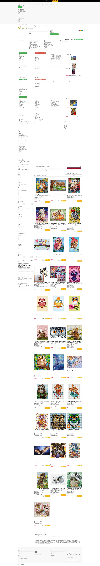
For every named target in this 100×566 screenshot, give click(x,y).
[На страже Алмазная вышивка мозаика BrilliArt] (42, 215)
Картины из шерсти (21, 142)
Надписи (20, 108)
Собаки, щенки (37, 68)
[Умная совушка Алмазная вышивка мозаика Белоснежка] (42, 185)
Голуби (68, 170)
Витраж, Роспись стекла (22, 153)
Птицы (36, 55)
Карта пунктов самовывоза (22, 24)
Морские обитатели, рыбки (23, 89)
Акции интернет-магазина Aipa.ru (23, 161)
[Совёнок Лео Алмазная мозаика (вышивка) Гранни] (58, 303)
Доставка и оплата (21, 18)
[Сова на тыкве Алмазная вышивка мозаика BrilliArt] (58, 215)
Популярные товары (54, 553)
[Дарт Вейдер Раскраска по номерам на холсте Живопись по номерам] (73, 72)
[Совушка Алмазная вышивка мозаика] (74, 450)
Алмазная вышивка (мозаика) (33, 41)
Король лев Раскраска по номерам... (72, 60)
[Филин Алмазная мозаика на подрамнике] (42, 274)
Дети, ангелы (21, 88)
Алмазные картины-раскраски (55, 58)
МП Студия (36, 107)
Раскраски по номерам (32, 40)
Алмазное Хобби (21, 229)
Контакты (19, 21)
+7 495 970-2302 (72, 554)
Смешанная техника (54, 104)
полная (19, 187)
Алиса (36, 99)
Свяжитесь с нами (54, 555)
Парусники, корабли (22, 107)
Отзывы (19, 19)
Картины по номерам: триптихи (55, 59)
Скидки (52, 550)
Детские (20, 84)
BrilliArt (19, 225)
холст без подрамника (22, 193)
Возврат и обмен (21, 159)
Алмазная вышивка (22, 552)
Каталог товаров (21, 134)
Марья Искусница (37, 105)
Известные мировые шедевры (23, 114)
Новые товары (53, 552)
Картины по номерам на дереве (55, 57)
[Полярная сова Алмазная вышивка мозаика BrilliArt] (74, 362)
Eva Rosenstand (37, 113)
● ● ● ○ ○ (20, 217)
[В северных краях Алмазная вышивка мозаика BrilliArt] (74, 185)
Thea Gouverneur (37, 117)
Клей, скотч (20, 150)
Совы (35, 56)
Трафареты (20, 151)
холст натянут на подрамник (23, 195)
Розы (35, 65)
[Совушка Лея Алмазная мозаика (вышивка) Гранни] (74, 274)
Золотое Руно (37, 102)
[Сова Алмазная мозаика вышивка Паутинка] (42, 450)
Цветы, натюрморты (22, 113)
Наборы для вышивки (22, 553)
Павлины (80, 170)
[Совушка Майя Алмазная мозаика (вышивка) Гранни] (74, 303)
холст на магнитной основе (22, 191)
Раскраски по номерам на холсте (56, 55)
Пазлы (45, 40)
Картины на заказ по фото (40, 52)
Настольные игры (21, 147)
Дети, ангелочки (21, 56)
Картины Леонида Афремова (23, 66)
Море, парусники (21, 67)
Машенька (36, 106)
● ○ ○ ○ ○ (20, 221)
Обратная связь (20, 16)
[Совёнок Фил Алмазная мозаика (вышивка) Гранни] (42, 303)
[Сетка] (34, 175)
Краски (52, 64)
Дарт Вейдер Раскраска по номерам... (75, 75)
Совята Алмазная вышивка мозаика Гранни (58, 282)
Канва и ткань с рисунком (55, 101)
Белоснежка (37, 101)
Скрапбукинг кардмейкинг (22, 141)
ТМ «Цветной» (20, 242)
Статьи (19, 20)
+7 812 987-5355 (75, 555)
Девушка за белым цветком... (73, 68)
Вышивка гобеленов (54, 107)
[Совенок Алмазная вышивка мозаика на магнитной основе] (74, 215)
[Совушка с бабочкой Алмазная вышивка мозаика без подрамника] (74, 391)
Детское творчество (21, 146)
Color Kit (36, 112)
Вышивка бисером (53, 103)
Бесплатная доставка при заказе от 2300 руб (65, 127)
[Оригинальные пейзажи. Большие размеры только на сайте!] (25, 264)
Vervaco (36, 118)
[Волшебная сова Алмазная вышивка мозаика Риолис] (58, 362)
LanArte (36, 115)
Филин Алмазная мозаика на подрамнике (41, 282)
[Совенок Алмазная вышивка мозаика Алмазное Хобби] (74, 244)
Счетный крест (53, 102)
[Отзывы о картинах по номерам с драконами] (25, 284)
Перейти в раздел (23, 52)
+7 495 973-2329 (77, 554)
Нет (19, 172)
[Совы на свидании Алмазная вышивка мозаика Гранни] (42, 244)
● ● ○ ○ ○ (20, 219)
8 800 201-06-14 (20, 2)
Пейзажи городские (22, 61)
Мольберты (21, 119)
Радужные (36, 67)
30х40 (19, 250)
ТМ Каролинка (37, 100)
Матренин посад (37, 104)
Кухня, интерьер (21, 59)
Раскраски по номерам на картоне (56, 56)
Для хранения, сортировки (39, 88)
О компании (20, 158)
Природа (20, 60)
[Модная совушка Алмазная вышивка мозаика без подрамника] (58, 391)
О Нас (19, 17)
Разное (20, 85)
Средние (19, 248)
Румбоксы (46, 41)
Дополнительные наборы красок (24, 123)
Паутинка (20, 238)
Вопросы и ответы (21, 160)
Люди (20, 57)
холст (19, 199)
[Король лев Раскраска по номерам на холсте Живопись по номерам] (73, 57)
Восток (20, 103)
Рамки (36, 87)
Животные (36, 57)
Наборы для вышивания (22, 137)
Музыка (20, 58)
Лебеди (76, 170)
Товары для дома (21, 156)
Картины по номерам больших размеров (57, 60)
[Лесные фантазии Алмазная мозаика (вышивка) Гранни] (42, 332)
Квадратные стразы (38, 83)
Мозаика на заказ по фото (40, 79)
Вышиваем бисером (21, 234)
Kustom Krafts (37, 114)
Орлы (78, 170)
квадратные (20, 207)
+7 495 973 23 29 (20, 3)
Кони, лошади (37, 59)
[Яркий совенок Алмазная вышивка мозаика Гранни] (58, 244)
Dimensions (36, 111)
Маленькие (20, 246)
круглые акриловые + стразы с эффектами (25, 209)
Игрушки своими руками (22, 148)
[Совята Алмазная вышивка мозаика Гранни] (58, 274)
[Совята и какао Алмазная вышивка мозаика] (42, 509)
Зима (20, 64)
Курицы (73, 170)
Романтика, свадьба (22, 112)
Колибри (70, 170)
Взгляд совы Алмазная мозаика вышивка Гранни (58, 341)
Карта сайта (53, 558)
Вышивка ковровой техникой (55, 108)
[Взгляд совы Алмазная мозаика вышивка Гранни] (58, 332)
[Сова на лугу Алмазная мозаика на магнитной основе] (42, 480)
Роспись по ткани (21, 152)
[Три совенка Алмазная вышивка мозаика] (58, 185)
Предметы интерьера (22, 102)
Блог (18, 261)
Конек (36, 103)
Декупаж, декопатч (21, 143)
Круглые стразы (37, 84)
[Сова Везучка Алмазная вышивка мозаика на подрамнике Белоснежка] (74, 332)
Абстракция (21, 55)
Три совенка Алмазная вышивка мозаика (57, 194)
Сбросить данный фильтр (22, 184)
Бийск (20, 4)
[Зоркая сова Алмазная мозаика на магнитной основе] (58, 421)
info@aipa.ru (71, 557)
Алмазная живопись (21, 227)
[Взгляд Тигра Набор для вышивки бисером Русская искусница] (73, 103)
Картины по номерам (22, 550)
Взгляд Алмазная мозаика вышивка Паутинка (58, 488)
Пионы (36, 61)
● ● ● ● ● (20, 212)
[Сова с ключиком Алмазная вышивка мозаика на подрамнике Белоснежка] (42, 421)
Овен (35, 108)
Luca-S (36, 116)
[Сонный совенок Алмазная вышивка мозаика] (74, 480)
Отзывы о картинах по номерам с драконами (25, 285)
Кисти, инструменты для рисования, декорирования (27, 122)
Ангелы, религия (21, 99)
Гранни (19, 236)
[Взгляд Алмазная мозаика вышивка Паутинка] (58, 480)
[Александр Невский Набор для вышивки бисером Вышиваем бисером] (73, 111)
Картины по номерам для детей (56, 61)
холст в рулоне (21, 197)
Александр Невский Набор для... (74, 116)
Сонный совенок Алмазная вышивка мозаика (74, 488)
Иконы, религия (37, 66)
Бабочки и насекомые (22, 101)
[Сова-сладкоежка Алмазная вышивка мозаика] (58, 450)
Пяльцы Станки (53, 100)
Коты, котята (37, 58)
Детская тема (21, 104)
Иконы (20, 100)
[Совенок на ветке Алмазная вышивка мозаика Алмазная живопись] (42, 362)
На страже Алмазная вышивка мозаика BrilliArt (42, 223)
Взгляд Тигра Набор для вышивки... (74, 107)
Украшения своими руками (22, 149)
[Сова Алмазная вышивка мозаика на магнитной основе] (42, 391)
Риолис (19, 240)
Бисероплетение (53, 99)
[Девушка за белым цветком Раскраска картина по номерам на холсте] (73, 65)
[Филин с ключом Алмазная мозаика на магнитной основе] (74, 421)
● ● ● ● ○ (20, 215)
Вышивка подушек (53, 106)
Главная (19, 133)
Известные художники (22, 65)
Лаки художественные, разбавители (56, 65)
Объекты (20, 90)
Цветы (36, 64)
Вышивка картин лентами (55, 105)
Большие (20, 252)
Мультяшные (37, 60)
